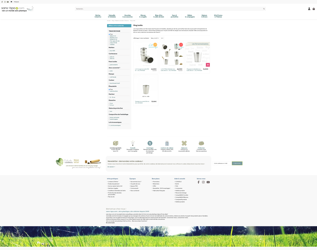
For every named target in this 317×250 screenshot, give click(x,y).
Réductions (156, 184)
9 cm (111, 103)
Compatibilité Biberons (181, 197)
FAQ (176, 186)
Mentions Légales (113, 188)
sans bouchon (114, 91)
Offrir (154, 186)
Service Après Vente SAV (115, 186)
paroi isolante (114, 64)
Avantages (149, 148)
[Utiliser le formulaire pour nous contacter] (11, 2)
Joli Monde (113, 77)
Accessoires (178, 188)
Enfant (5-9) (113, 39)
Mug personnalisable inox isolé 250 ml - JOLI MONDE (194, 69)
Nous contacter (135, 190)
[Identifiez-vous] (309, 8)
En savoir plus (110, 222)
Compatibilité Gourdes (181, 195)
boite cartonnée (114, 117)
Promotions (156, 181)
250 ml (112, 57)
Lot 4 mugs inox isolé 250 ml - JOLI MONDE (142, 69)
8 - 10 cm (112, 97)
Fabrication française (159, 190)
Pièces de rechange (180, 193)
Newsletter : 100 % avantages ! (161, 188)
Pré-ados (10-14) (114, 41)
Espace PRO (134, 186)
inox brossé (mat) (115, 83)
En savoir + (111, 167)
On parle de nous (135, 184)
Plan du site (111, 197)
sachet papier (114, 119)
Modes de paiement (113, 184)
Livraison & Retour (113, 181)
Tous (111, 34)
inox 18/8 (112, 50)
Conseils (132, 148)
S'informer (201, 148)
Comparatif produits (181, 199)
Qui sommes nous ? (136, 181)
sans (111, 71)
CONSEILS (178, 181)
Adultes (112, 44)
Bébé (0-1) (113, 36)
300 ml (112, 58)
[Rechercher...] (264, 9)
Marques (16, 2)
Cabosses (184, 148)
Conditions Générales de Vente (117, 190)
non (111, 111)
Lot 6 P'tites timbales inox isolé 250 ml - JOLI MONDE (168, 69)
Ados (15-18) (113, 43)
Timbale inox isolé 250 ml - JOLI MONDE (142, 102)
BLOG (177, 184)
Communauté (134, 188)
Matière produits (180, 190)
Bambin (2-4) (113, 37)
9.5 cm (112, 105)
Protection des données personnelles (115, 193)
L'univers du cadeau (167, 148)
